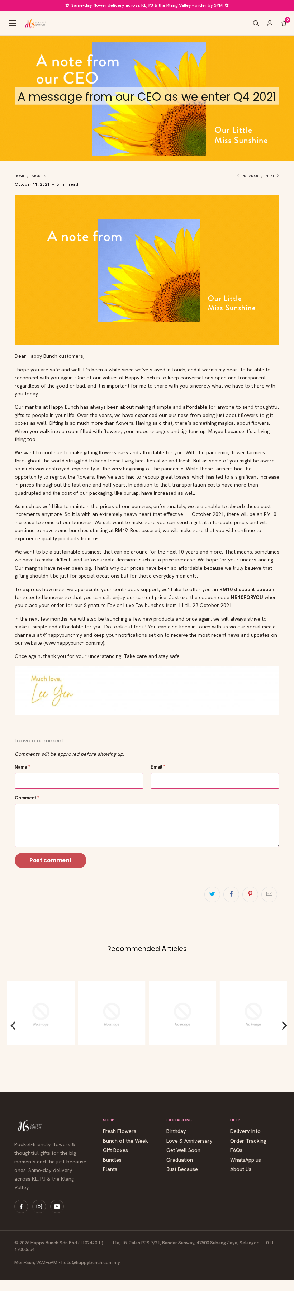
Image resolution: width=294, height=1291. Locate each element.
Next (270, 176)
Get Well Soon (183, 1150)
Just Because (182, 1169)
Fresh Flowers (119, 1131)
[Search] (256, 23)
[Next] (283, 1026)
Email (158, 767)
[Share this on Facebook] (231, 894)
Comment (27, 798)
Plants (110, 1169)
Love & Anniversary (189, 1141)
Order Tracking (248, 1141)
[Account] (270, 23)
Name (22, 767)
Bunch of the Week (125, 1141)
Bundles (112, 1160)
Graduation (179, 1160)
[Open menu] (12, 23)
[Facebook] (21, 1206)
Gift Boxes (115, 1150)
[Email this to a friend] (269, 894)
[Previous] (14, 1026)
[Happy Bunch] (35, 23)
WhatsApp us (245, 1160)
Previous (250, 176)
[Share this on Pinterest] (250, 894)
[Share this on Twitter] (212, 894)
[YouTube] (57, 1206)
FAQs (236, 1150)
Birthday (176, 1131)
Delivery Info (245, 1131)
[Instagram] (39, 1206)
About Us (240, 1169)
